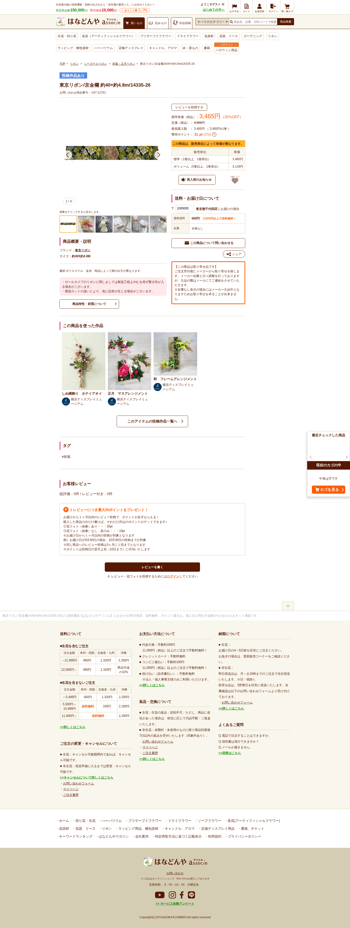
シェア (236, 254)
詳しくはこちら (74, 727)
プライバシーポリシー (244, 836)
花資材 (209, 36)
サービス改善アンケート (177, 903)
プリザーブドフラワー (155, 36)
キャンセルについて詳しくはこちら (88, 777)
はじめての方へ (214, 9)
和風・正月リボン (123, 63)
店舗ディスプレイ (131, 48)
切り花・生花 (85, 821)
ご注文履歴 (71, 795)
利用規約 (214, 836)
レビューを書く (152, 567)
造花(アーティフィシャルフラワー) (253, 821)
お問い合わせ (175, 873)
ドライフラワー (188, 36)
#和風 (66, 457)
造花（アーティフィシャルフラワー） (108, 36)
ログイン (173, 576)
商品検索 (285, 21)
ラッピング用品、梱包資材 (137, 828)
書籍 (207, 48)
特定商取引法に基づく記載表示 (178, 836)
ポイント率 (136, 10)
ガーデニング (253, 36)
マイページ (71, 789)
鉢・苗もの (190, 48)
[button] (67, 155)
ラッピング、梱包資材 (73, 48)
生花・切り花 (67, 36)
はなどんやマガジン (113, 836)
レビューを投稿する (189, 107)
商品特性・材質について (89, 304)
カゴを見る (329, 489)
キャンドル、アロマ (163, 48)
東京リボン (82, 250)
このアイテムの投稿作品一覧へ (152, 421)
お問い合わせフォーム (78, 783)
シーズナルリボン (95, 63)
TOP (62, 63)
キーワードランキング (75, 836)
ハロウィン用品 (226, 50)
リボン (272, 36)
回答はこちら (231, 753)
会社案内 (141, 836)
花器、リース (228, 36)
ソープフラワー (209, 821)
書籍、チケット (252, 828)
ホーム (63, 821)
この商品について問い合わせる (212, 243)
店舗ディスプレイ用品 (217, 828)
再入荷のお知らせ (199, 179)
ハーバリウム (103, 48)
